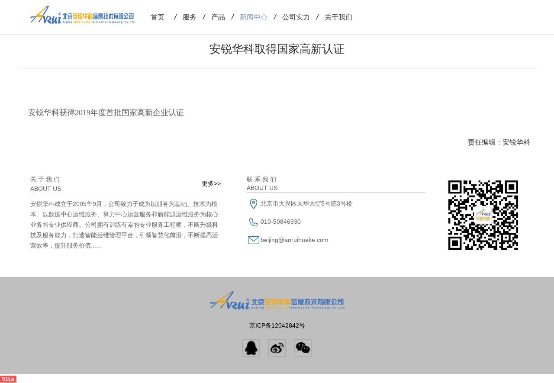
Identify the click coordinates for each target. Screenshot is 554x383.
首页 (157, 17)
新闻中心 (249, 17)
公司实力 (292, 17)
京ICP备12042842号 (277, 325)
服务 (185, 17)
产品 (214, 17)
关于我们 (334, 17)
